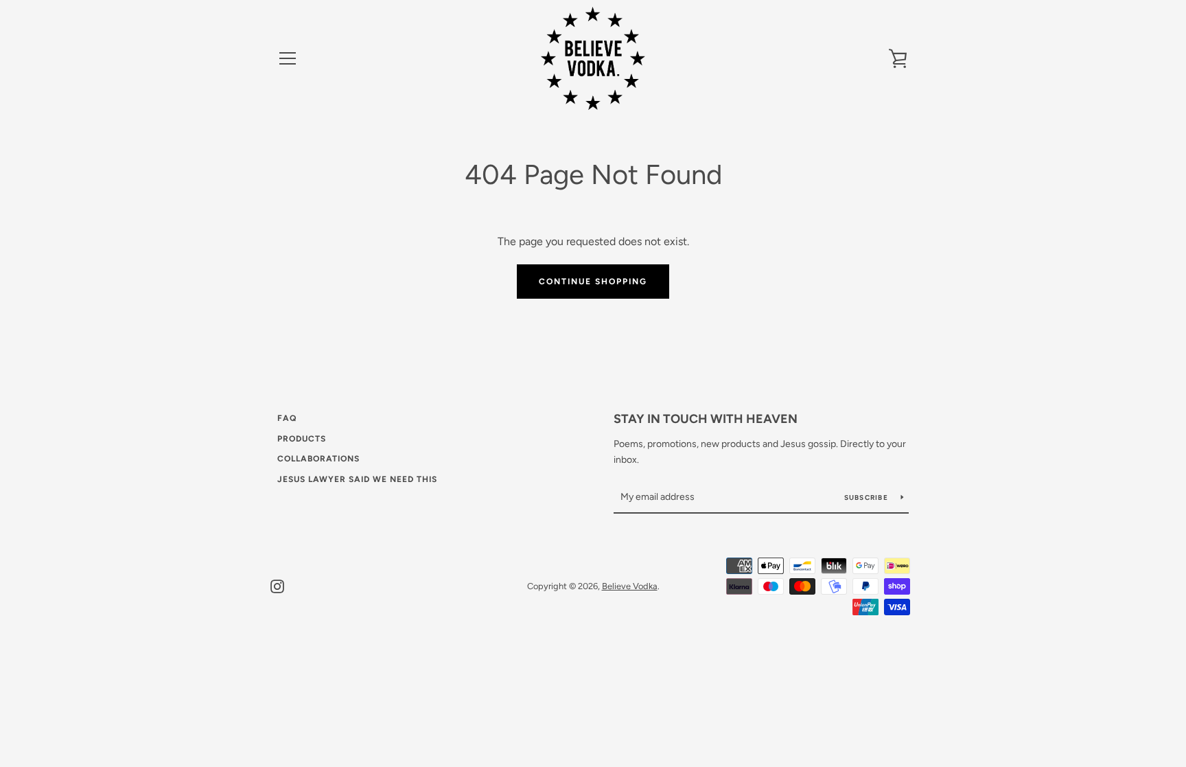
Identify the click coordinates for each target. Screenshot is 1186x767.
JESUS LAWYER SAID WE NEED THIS (357, 479)
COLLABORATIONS (318, 458)
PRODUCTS (301, 439)
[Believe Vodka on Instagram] (277, 585)
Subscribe (867, 497)
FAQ (286, 418)
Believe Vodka (630, 586)
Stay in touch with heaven (706, 418)
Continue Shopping (593, 281)
